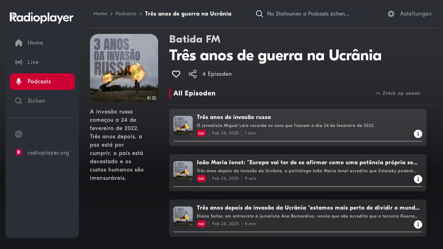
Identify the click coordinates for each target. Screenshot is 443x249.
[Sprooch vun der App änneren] (42, 134)
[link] (100, 13)
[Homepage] (41, 18)
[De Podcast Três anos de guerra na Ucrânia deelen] (193, 74)
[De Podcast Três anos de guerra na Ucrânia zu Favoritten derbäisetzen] (176, 74)
